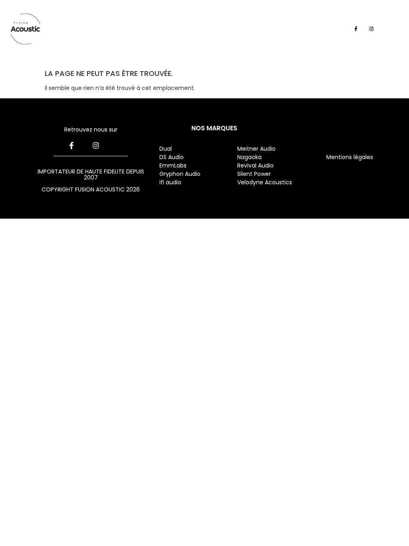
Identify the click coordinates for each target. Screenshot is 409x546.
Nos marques (214, 128)
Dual (166, 149)
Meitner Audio (256, 149)
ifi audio (170, 182)
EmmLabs (173, 165)
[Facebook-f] (355, 29)
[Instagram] (371, 29)
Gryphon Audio (180, 174)
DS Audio (171, 157)
